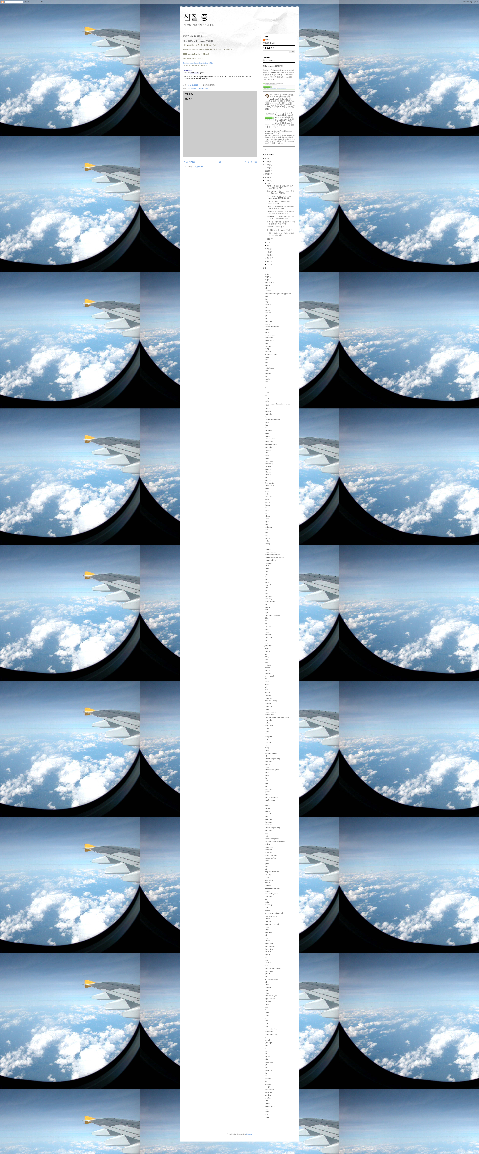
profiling (267, 844)
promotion (268, 850)
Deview (267, 499)
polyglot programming (272, 828)
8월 (268, 249)
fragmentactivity (270, 552)
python (267, 863)
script (267, 930)
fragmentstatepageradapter (274, 557)
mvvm (267, 745)
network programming (272, 759)
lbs (266, 679)
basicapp (268, 346)
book (266, 362)
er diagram (268, 527)
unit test (267, 1056)
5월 (268, 258)
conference (269, 442)
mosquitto (268, 737)
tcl (265, 1010)
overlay (267, 803)
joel (266, 654)
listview (267, 692)
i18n (266, 618)
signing (267, 954)
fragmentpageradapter (272, 555)
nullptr (267, 772)
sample (267, 919)
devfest (267, 494)
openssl (267, 794)
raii (266, 869)
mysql (267, 748)
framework (268, 563)
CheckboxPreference (272, 420)
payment (268, 814)
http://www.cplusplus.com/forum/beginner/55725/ (198, 63)
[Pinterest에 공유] (213, 85)
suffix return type (271, 996)
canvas (267, 408)
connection (268, 447)
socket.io (268, 963)
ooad (266, 781)
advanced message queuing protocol (278, 294)
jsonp (266, 662)
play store (268, 825)
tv (265, 1037)
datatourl (268, 475)
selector (267, 941)
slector (267, 957)
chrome (267, 425)
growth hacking (270, 602)
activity (267, 285)
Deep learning (269, 483)
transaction (269, 1032)
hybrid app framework (272, 615)
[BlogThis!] (206, 85)
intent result (269, 637)
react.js (267, 883)
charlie (267, 40)
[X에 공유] (209, 85)
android (267, 310)
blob (266, 360)
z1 (265, 1120)
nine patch (268, 761)
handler (267, 607)
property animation (271, 855)
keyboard (268, 665)
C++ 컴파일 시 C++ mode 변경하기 (279, 230)
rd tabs (267, 877)
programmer (269, 847)
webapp (267, 1087)
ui (265, 1048)
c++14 (267, 398)
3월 (268, 264)
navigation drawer (271, 753)
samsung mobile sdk (272, 924)
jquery (267, 657)
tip (265, 1018)
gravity (267, 593)
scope (267, 927)
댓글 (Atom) (199, 167)
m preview (268, 698)
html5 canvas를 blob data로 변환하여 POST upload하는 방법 (282, 96)
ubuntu (267, 1045)
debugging (268, 480)
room (266, 908)
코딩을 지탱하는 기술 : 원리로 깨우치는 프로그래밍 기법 (280, 234)
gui (266, 604)
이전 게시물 (251, 161)
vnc (266, 1076)
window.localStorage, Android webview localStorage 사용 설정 (278, 132)
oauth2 (267, 775)
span (266, 965)
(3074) (188, 70)
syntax (267, 1004)
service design (270, 946)
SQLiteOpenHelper (271, 979)
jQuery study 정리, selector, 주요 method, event (278, 202)
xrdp (266, 1114)
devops (267, 502)
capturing (268, 411)
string (267, 993)
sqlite (266, 977)
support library (270, 999)
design (267, 491)
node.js (267, 764)
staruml (267, 990)
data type (268, 469)
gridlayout (268, 596)
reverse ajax (269, 905)
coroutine (268, 450)
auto (266, 343)
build (266, 382)
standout (268, 988)
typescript (268, 1043)
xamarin (267, 1103)
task (266, 1007)
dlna (266, 508)
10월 (269, 242)
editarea (267, 519)
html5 (267, 610)
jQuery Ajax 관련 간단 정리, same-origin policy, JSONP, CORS (279, 197)
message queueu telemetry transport (278, 717)
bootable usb (269, 368)
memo (267, 709)
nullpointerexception (272, 770)
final (266, 535)
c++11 (267, 395)
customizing (269, 464)
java (266, 643)
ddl (266, 477)
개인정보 (268, 274)
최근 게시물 (189, 161)
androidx (268, 313)
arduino (267, 324)
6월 (268, 255)
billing (267, 349)
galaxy (267, 566)
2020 (267, 158)
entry (266, 524)
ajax (266, 299)
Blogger (249, 1134)
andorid (267, 307)
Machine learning (271, 701)
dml (266, 513)
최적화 (267, 280)
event (267, 533)
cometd (267, 436)
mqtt (266, 739)
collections (268, 431)
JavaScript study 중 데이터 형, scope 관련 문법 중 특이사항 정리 (280, 213)
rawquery (268, 874)
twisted (267, 1040)
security (267, 938)
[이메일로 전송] (204, 85)
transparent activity (271, 1034)
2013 (267, 180)
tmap (266, 1023)
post (266, 833)
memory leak (269, 715)
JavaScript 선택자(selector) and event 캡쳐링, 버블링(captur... (280, 207)
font (266, 546)
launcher (268, 673)
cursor (267, 458)
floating (267, 544)
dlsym (267, 511)
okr (266, 778)
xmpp (267, 1112)
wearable (268, 1084)
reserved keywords (271, 894)
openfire (267, 792)
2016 (267, 171)
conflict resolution (271, 444)
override (267, 806)
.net (266, 271)
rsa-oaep (268, 910)
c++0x (193, 88)
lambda (267, 668)
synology (268, 1001)
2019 (267, 161)
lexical (267, 682)
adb (266, 288)
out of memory (270, 800)
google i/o (268, 585)
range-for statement (272, 872)
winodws (268, 1098)
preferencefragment (272, 839)
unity (266, 1059)
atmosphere (269, 338)
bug (266, 376)
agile (266, 296)
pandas (267, 808)
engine (267, 522)
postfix (267, 836)
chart (266, 417)
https (266, 613)
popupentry (269, 830)
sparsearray (269, 971)
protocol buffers (270, 858)
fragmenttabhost (270, 560)
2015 (267, 174)
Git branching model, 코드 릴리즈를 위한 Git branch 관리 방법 (280, 192)
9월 (268, 245)
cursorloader (269, 461)
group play (268, 599)
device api (268, 497)
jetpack (267, 651)
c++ (189, 88)
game (267, 568)
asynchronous (270, 335)
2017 (267, 168)
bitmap (267, 357)
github (267, 579)
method (267, 723)
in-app (267, 632)
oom (266, 783)
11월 (269, 239)
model (267, 728)
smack (267, 960)
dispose (267, 505)
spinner (267, 974)
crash (267, 455)
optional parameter (271, 797)
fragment (268, 549)
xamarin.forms (270, 1106)
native (267, 750)
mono (267, 731)
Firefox (267, 541)
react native (269, 880)
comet (267, 433)
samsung (268, 921)
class (266, 428)
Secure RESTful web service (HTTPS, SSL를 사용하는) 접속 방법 (280, 218)
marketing (268, 706)
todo (266, 1026)
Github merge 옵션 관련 (273, 66)
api (266, 316)
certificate (268, 414)
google (267, 582)
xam (266, 1101)
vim (266, 1073)
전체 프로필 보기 (269, 43)
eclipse (267, 516)
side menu (268, 952)
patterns (267, 811)
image (267, 629)
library (267, 684)
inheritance (268, 635)
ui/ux (266, 1051)
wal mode (268, 1078)
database (268, 472)
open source (269, 789)
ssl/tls (267, 985)
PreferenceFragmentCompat (275, 841)
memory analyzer (271, 712)
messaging (268, 720)
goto (266, 588)
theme (267, 1012)
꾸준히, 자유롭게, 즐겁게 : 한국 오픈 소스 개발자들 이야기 (280, 187)
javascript (268, 646)
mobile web (269, 726)
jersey (267, 648)
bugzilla (267, 379)
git (265, 577)
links (266, 690)
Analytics (268, 305)
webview (268, 1095)
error (266, 530)
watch (267, 1081)
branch (267, 371)
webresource (269, 1089)
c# (265, 387)
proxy (267, 861)
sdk (266, 935)
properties (268, 852)
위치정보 (268, 277)
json (266, 659)
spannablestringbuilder (273, 968)
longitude (268, 695)
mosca (267, 734)
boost (267, 365)
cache (267, 401)
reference (268, 885)
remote (267, 891)
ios (266, 640)
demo (267, 488)
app (266, 318)
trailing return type (271, 1029)
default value (269, 486)
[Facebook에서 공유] (211, 85)
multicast (268, 742)
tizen (266, 1021)
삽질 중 (195, 17)
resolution (268, 897)
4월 (268, 261)
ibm (266, 624)
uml (266, 1054)
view (266, 1068)
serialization (269, 943)
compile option (202, 88)
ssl (266, 982)
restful (267, 902)
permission (268, 819)
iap (266, 621)
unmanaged (269, 1062)
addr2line (268, 291)
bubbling (268, 374)
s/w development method (274, 913)
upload (267, 1065)
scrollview (268, 932)
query (267, 866)
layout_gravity (270, 676)
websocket (268, 1092)
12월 (269, 183)
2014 (267, 177)
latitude (267, 670)
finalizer (267, 538)
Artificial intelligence (272, 327)
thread (267, 1015)
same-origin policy (271, 916)
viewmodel (268, 1070)
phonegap (268, 822)
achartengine (269, 282)
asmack (267, 329)
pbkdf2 (267, 817)
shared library (269, 949)
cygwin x (268, 466)
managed (268, 703)
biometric (268, 351)
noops (267, 767)
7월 (268, 252)
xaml (266, 1109)
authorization (269, 340)
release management (272, 888)
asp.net (267, 332)
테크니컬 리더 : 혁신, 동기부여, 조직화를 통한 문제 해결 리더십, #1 (281, 223)
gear (266, 574)
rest (266, 899)
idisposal (268, 626)
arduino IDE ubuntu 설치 (275, 227)
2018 (267, 165)
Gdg (266, 571)
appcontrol (268, 321)
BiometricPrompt (271, 354)
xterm (267, 1117)
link (266, 687)
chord (267, 422)
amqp (267, 302)
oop (266, 786)
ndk (266, 756)
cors (266, 453)
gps (266, 590)
